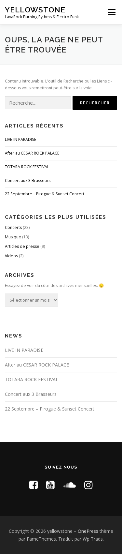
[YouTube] (50, 484)
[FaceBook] (33, 484)
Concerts (13, 227)
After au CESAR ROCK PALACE (32, 153)
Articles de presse (22, 246)
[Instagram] (88, 484)
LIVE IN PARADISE (20, 139)
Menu (111, 12)
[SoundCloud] (69, 484)
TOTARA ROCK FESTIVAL (27, 167)
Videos (11, 256)
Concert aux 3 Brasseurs (27, 180)
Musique (13, 237)
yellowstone (35, 9)
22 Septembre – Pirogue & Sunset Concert (44, 194)
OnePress (88, 531)
